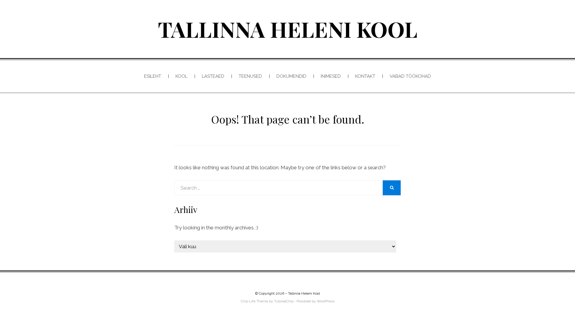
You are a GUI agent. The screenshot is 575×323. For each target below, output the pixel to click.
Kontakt (365, 76)
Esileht (152, 76)
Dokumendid (291, 76)
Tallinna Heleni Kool (287, 28)
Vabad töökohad (410, 76)
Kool (181, 76)
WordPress (326, 301)
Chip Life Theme (254, 301)
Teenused (250, 76)
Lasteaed (213, 76)
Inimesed (331, 76)
